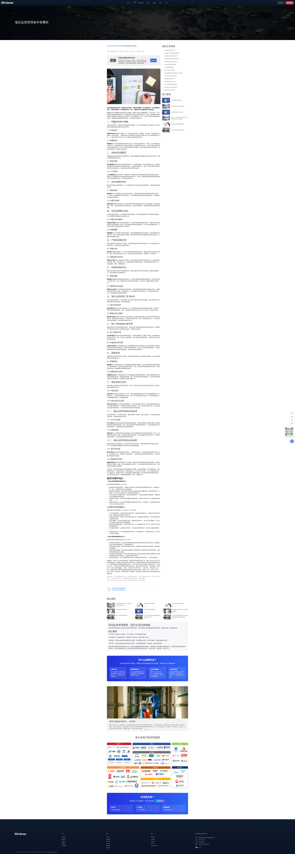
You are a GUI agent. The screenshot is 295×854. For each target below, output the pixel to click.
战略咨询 (63, 843)
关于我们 (153, 843)
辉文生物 (108, 847)
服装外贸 (63, 839)
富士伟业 (108, 841)
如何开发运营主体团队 (169, 70)
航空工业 (108, 843)
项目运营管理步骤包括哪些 (169, 84)
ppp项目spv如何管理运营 (169, 87)
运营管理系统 (119, 46)
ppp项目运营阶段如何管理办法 (171, 58)
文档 (160, 3)
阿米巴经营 (64, 845)
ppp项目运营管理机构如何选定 (171, 53)
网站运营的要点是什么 (168, 78)
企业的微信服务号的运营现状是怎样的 (173, 73)
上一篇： (116, 588)
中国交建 (108, 845)
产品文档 (153, 837)
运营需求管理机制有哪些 (169, 64)
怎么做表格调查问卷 (168, 67)
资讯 (148, 3)
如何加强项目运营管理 (168, 90)
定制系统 (140, 3)
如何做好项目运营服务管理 (170, 56)
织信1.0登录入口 (154, 845)
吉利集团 (108, 839)
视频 (154, 3)
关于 (166, 3)
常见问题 (112, 46)
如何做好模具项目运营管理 (170, 61)
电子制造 (63, 837)
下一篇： (116, 590)
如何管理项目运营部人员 (169, 81)
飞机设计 (63, 841)
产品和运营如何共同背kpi (169, 76)
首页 (128, 3)
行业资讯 (153, 839)
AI (134, 2)
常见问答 (153, 841)
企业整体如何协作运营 (169, 50)
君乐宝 (107, 837)
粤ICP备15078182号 (53, 852)
